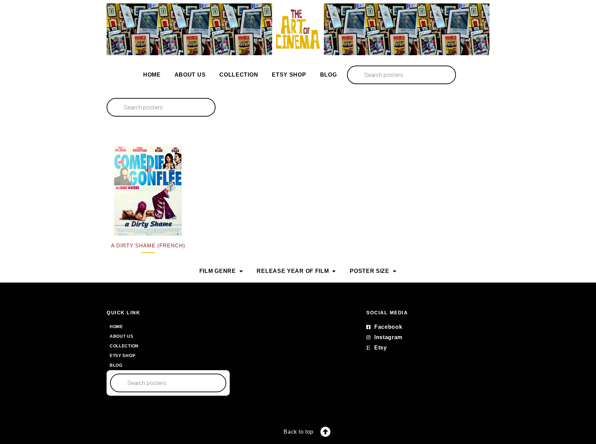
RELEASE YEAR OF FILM (293, 271)
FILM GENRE (217, 271)
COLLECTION (238, 75)
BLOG (328, 75)
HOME (152, 75)
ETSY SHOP (289, 75)
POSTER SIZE (369, 271)
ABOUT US (190, 75)
